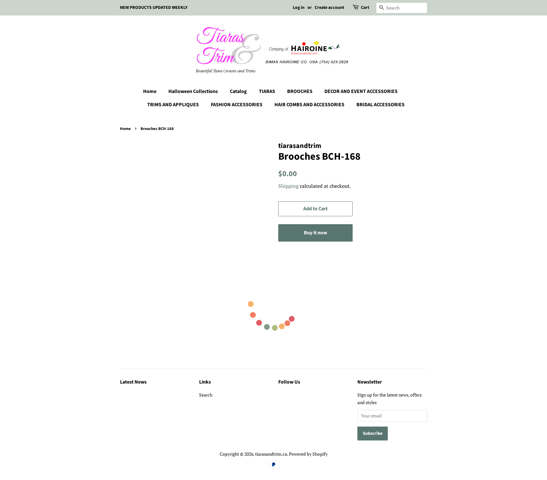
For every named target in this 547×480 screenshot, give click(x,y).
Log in (299, 7)
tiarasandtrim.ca (271, 454)
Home (149, 91)
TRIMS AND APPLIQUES (173, 104)
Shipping (288, 185)
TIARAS (267, 91)
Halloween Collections (193, 91)
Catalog (238, 91)
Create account (329, 7)
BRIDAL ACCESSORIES (380, 104)
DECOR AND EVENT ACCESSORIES (361, 91)
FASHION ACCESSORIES (236, 104)
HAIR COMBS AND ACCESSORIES (309, 104)
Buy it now (315, 232)
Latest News (133, 381)
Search (205, 395)
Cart (365, 7)
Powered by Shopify (308, 454)
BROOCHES (299, 91)
